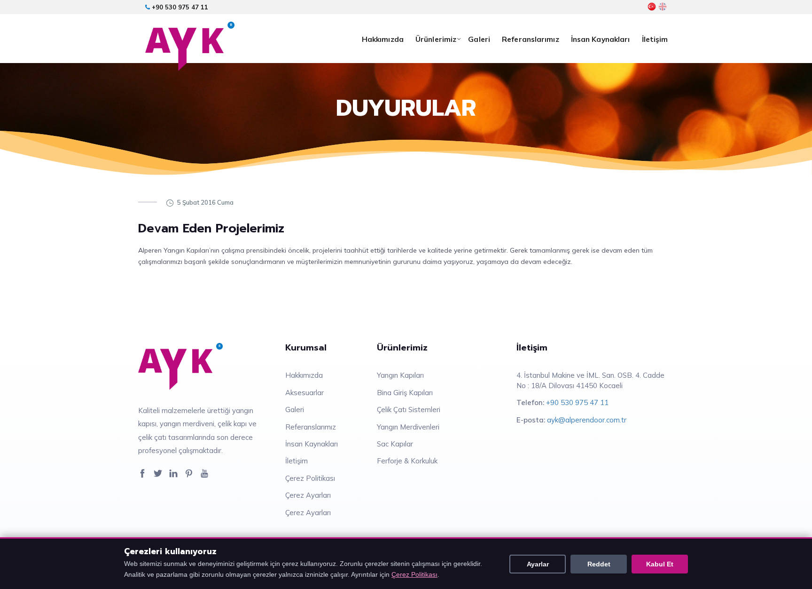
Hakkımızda (383, 39)
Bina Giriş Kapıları (405, 392)
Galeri (479, 39)
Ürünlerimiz (435, 39)
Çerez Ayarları (308, 495)
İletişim (655, 39)
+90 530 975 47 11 (179, 7)
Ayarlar (538, 564)
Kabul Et (659, 564)
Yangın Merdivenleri (408, 426)
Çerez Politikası (310, 478)
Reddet (598, 564)
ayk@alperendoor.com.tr (586, 419)
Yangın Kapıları (400, 375)
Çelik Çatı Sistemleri (408, 409)
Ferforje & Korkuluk (407, 460)
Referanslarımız (530, 39)
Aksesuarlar (304, 392)
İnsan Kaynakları (600, 39)
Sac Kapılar (395, 443)
